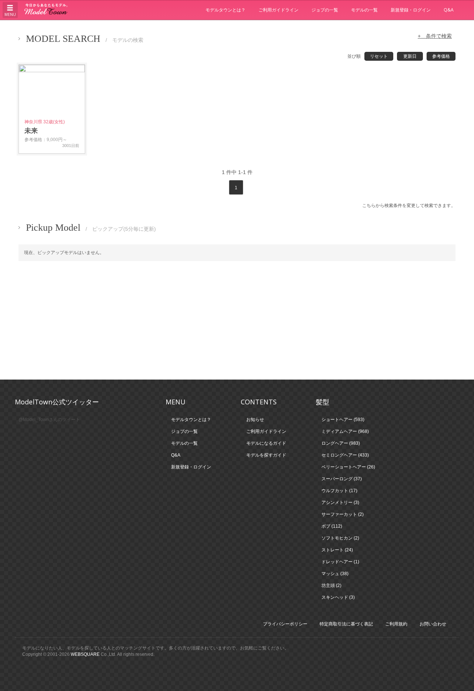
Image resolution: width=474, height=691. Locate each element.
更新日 (410, 56)
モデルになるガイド (266, 443)
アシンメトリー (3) (340, 502)
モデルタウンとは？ (226, 10)
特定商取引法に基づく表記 (346, 624)
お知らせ (255, 419)
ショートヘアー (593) (342, 419)
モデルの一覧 (364, 10)
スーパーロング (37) (341, 478)
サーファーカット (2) (342, 514)
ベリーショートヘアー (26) (348, 467)
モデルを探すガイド (266, 455)
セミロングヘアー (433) (345, 455)
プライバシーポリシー (285, 624)
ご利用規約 (396, 624)
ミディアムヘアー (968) (345, 431)
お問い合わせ (433, 624)
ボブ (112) (331, 526)
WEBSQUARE (85, 654)
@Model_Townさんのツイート (49, 419)
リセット (379, 56)
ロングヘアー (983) (340, 443)
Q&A (449, 10)
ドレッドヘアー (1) (340, 561)
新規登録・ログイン (411, 10)
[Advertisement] (237, 320)
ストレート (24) (337, 550)
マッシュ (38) (334, 573)
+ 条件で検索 (435, 36)
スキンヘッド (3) (338, 597)
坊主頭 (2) (331, 585)
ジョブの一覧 (324, 10)
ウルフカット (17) (339, 490)
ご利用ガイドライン (278, 10)
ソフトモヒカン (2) (340, 538)
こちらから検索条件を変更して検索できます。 (408, 205)
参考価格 (441, 56)
